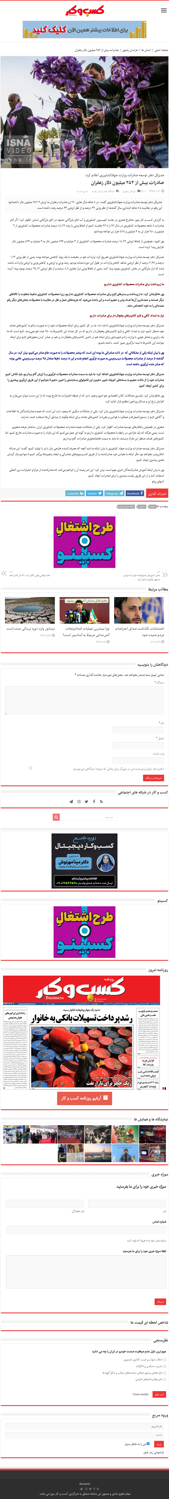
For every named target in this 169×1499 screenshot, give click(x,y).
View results (141, 1394)
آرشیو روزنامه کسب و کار (81, 1098)
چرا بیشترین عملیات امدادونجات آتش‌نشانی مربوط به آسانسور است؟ (86, 632)
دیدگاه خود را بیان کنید (103, 191)
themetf (84, 1484)
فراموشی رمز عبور (153, 1452)
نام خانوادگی (78, 1211)
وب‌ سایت (158, 753)
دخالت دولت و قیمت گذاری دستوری (143, 1359)
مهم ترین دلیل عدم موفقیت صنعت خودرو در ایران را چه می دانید (129, 1351)
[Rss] (101, 801)
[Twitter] (86, 801)
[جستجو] (56, 817)
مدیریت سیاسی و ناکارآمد (149, 1366)
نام (161, 723)
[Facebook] (94, 801)
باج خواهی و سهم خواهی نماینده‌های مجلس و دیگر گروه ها (132, 1372)
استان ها (146, 50)
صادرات (142, 506)
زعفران (152, 506)
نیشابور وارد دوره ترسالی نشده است (31, 629)
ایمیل (160, 738)
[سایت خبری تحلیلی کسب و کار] (84, 10)
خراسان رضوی (130, 50)
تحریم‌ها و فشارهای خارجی (148, 1379)
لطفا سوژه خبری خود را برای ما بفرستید (144, 1251)
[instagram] (79, 801)
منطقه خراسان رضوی (126, 506)
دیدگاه (159, 682)
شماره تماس (159, 1221)
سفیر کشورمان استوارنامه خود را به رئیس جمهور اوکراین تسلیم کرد (141, 576)
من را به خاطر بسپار (135, 1444)
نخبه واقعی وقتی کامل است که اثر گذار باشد (29, 573)
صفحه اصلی (161, 50)
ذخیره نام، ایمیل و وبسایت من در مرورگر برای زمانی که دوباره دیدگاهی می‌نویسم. (118, 769)
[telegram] (71, 801)
